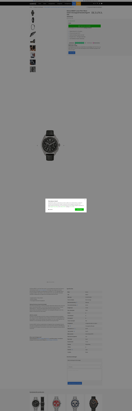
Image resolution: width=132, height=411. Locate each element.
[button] (50, 209)
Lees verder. (72, 206)
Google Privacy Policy (54, 206)
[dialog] (66, 205)
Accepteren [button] (79, 209)
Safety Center (63, 206)
